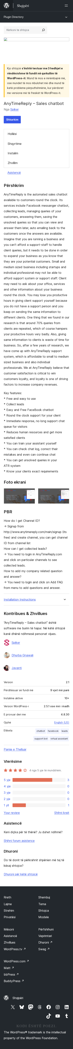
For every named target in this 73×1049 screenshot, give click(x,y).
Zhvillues (9, 942)
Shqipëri (18, 998)
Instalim (13, 153)
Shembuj (44, 897)
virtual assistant (59, 738)
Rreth (7, 897)
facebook (53, 731)
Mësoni (9, 929)
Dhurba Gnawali (22, 655)
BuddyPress (14, 981)
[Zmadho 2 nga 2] (64, 493)
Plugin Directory (14, 16)
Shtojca (43, 910)
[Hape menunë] (67, 5)
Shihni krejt (61, 813)
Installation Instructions (20, 599)
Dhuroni (45, 942)
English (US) (61, 722)
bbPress (11, 974)
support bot (41, 738)
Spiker (14, 109)
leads (65, 731)
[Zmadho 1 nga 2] (30, 493)
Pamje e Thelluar (15, 749)
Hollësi (12, 134)
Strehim (9, 910)
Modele (43, 917)
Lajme (8, 904)
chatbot (40, 731)
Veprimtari (45, 936)
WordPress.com (16, 961)
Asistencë (14, 172)
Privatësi (10, 917)
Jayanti (17, 668)
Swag (44, 949)
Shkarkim (12, 119)
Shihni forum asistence (19, 841)
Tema (42, 904)
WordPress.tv (15, 949)
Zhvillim (13, 163)
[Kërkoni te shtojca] (43, 30)
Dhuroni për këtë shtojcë (21, 874)
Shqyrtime (15, 144)
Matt (9, 968)
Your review (12, 813)
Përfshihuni (46, 929)
